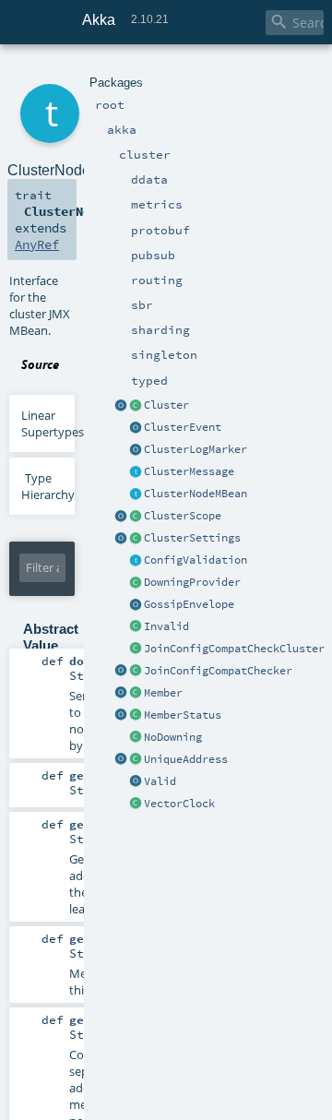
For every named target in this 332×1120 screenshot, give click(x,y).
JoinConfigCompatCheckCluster (234, 648)
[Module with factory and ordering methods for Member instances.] (120, 693)
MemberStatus (182, 715)
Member (163, 692)
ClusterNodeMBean (195, 493)
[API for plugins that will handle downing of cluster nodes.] (135, 583)
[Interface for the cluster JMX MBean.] (135, 494)
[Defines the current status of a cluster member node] (135, 716)
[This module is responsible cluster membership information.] (135, 406)
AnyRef (37, 244)
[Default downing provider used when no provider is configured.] (135, 738)
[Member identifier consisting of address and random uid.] (135, 760)
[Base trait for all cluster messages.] (135, 472)
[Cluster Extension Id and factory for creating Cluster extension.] (120, 406)
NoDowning (173, 737)
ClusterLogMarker (195, 449)
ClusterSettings (192, 537)
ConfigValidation (195, 560)
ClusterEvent (182, 427)
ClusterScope (182, 515)
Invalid (166, 626)
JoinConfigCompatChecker (218, 670)
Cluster (166, 405)
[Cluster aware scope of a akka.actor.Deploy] (120, 516)
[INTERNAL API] (135, 649)
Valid (160, 781)
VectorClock (179, 803)
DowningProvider (192, 582)
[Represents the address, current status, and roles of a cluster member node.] (135, 693)
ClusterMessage (189, 471)
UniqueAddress (186, 759)
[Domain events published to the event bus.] (135, 428)
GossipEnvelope (189, 604)
